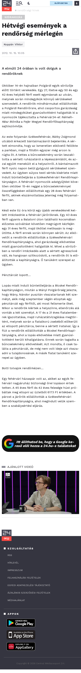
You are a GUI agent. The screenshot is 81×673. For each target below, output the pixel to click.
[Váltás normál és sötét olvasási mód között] (29, 3)
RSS (10, 555)
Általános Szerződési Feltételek (29, 592)
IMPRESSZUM (15, 570)
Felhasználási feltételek (24, 577)
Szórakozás (13, 17)
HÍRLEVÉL (13, 562)
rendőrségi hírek (28, 10)
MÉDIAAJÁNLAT (16, 600)
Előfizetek (61, 3)
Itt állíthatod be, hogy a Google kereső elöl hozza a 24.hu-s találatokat (45, 444)
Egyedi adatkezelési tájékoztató (29, 585)
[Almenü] (19, 3)
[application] (40, 492)
